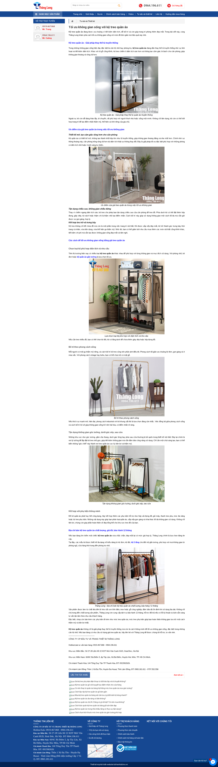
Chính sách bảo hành (126, 734)
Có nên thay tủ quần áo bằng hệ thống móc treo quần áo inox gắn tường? (103, 688)
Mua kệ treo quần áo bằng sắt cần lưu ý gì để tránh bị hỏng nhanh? (101, 695)
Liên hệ (159, 14)
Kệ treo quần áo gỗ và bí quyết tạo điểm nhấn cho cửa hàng (98, 685)
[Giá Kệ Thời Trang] (42, 5)
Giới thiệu (90, 14)
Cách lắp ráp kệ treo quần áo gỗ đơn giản (91, 692)
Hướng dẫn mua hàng (175, 14)
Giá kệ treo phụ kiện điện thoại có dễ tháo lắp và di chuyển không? (100, 681)
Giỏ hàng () (177, 5)
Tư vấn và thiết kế (144, 14)
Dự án (100, 14)
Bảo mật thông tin (125, 742)
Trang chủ (77, 14)
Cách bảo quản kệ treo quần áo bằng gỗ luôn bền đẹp (96, 706)
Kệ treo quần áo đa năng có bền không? (90, 699)
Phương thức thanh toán (127, 726)
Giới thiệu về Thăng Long (98, 726)
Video (131, 14)
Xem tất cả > (178, 675)
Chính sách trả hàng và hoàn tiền (131, 738)
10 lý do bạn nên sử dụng (98, 730)
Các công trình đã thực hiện (99, 734)
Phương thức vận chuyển (128, 730)
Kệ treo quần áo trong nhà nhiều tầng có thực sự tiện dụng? (98, 709)
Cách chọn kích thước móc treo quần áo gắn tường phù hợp (98, 712)
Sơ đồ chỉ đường (95, 738)
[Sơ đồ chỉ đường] (100, 751)
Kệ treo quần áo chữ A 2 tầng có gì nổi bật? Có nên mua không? (100, 702)
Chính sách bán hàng (115, 14)
